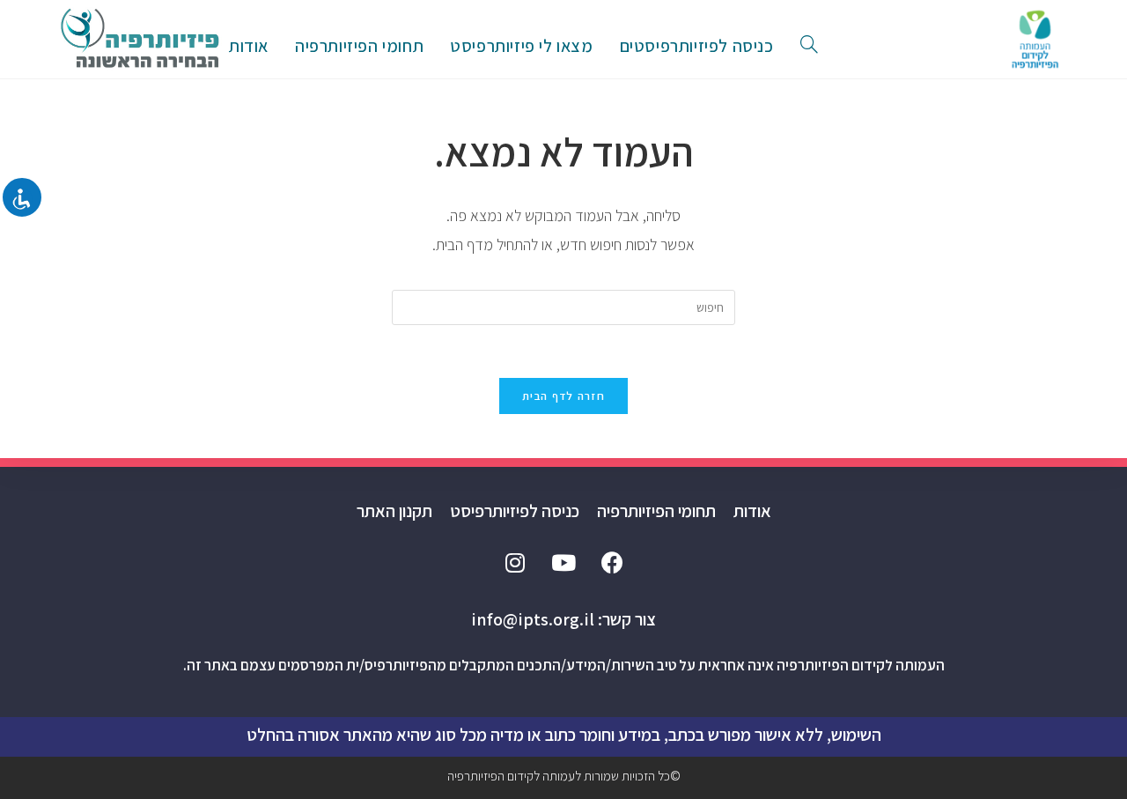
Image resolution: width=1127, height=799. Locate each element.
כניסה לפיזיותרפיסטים (697, 45)
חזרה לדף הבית (563, 395)
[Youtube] (563, 562)
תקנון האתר (394, 510)
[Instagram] (515, 562)
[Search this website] (563, 306)
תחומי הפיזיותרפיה (656, 510)
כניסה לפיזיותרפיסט (514, 510)
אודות (752, 510)
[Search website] (809, 45)
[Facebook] (612, 562)
